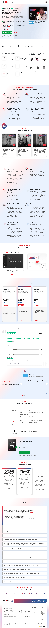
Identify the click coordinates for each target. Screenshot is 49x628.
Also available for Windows (6, 36)
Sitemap (42, 619)
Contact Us (42, 608)
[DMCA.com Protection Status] (43, 626)
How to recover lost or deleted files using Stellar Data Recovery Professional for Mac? (9, 472)
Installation (23, 430)
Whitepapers (27, 613)
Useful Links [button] (42, 607)
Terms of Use (20, 612)
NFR (41, 618)
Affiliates (33, 615)
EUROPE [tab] (10, 608)
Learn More (32, 512)
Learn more (32, 121)
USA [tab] (4, 608)
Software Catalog (28, 616)
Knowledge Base (34, 431)
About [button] (19, 606)
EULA (22, 433)
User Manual (33, 430)
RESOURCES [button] (27, 606)
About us (19, 607)
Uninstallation (23, 431)
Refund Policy (20, 615)
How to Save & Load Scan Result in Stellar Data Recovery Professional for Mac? (40, 472)
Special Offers (43, 613)
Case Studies (27, 612)
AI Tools (33, 612)
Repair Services (34, 608)
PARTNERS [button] (34, 614)
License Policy (20, 613)
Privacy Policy (20, 611)
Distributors (34, 618)
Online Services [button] (34, 607)
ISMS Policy (20, 610)
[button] (12, 274)
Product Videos (27, 610)
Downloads (27, 615)
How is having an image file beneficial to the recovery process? (24, 471)
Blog (26, 607)
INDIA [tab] (7, 608)
